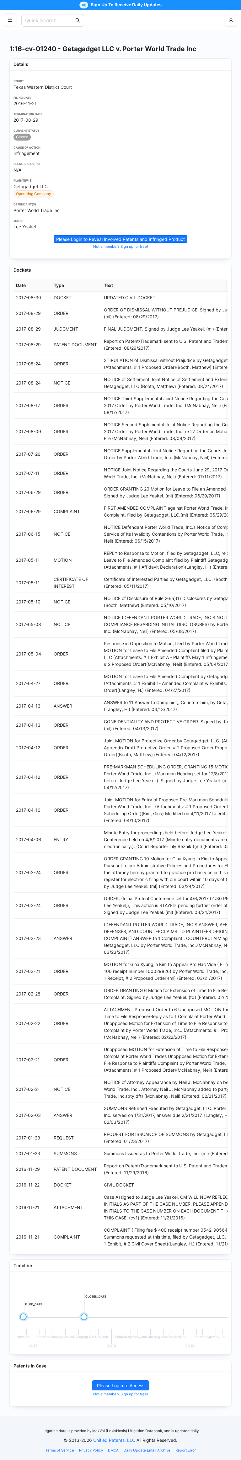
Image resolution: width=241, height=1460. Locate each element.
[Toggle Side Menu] (10, 19)
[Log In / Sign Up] (231, 20)
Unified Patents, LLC (114, 1440)
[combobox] (49, 20)
